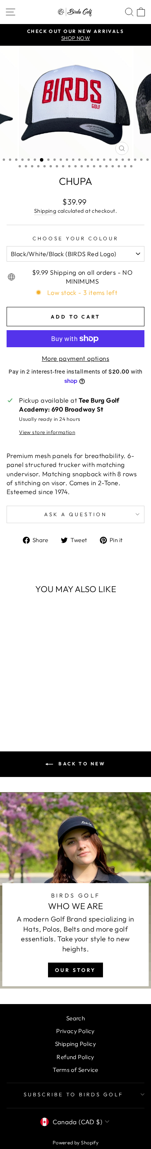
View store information (47, 432)
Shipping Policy (75, 1043)
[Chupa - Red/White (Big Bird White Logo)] (24, 691)
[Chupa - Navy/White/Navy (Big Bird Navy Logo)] (15, 683)
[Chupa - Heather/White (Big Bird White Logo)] (42, 698)
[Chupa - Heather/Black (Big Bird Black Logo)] (50, 698)
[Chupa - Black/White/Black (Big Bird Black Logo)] (33, 683)
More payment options (75, 358)
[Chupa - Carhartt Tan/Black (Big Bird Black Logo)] (33, 698)
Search (75, 1018)
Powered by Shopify (75, 1142)
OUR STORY (75, 970)
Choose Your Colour (76, 238)
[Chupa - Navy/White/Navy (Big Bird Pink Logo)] (24, 683)
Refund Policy (75, 1057)
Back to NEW (80, 764)
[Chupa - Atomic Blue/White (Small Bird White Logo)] (24, 698)
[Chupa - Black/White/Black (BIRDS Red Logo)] (15, 691)
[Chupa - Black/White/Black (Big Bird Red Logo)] (42, 683)
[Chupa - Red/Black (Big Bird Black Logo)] (33, 691)
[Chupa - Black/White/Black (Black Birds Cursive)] (37, 705)
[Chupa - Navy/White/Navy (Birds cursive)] (28, 705)
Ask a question (75, 514)
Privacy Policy (75, 1031)
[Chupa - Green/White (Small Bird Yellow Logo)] (50, 691)
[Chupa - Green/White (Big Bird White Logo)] (42, 691)
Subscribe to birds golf (73, 1094)
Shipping (45, 210)
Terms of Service (75, 1069)
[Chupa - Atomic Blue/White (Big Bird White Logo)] (15, 698)
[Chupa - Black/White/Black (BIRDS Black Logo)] (50, 683)
